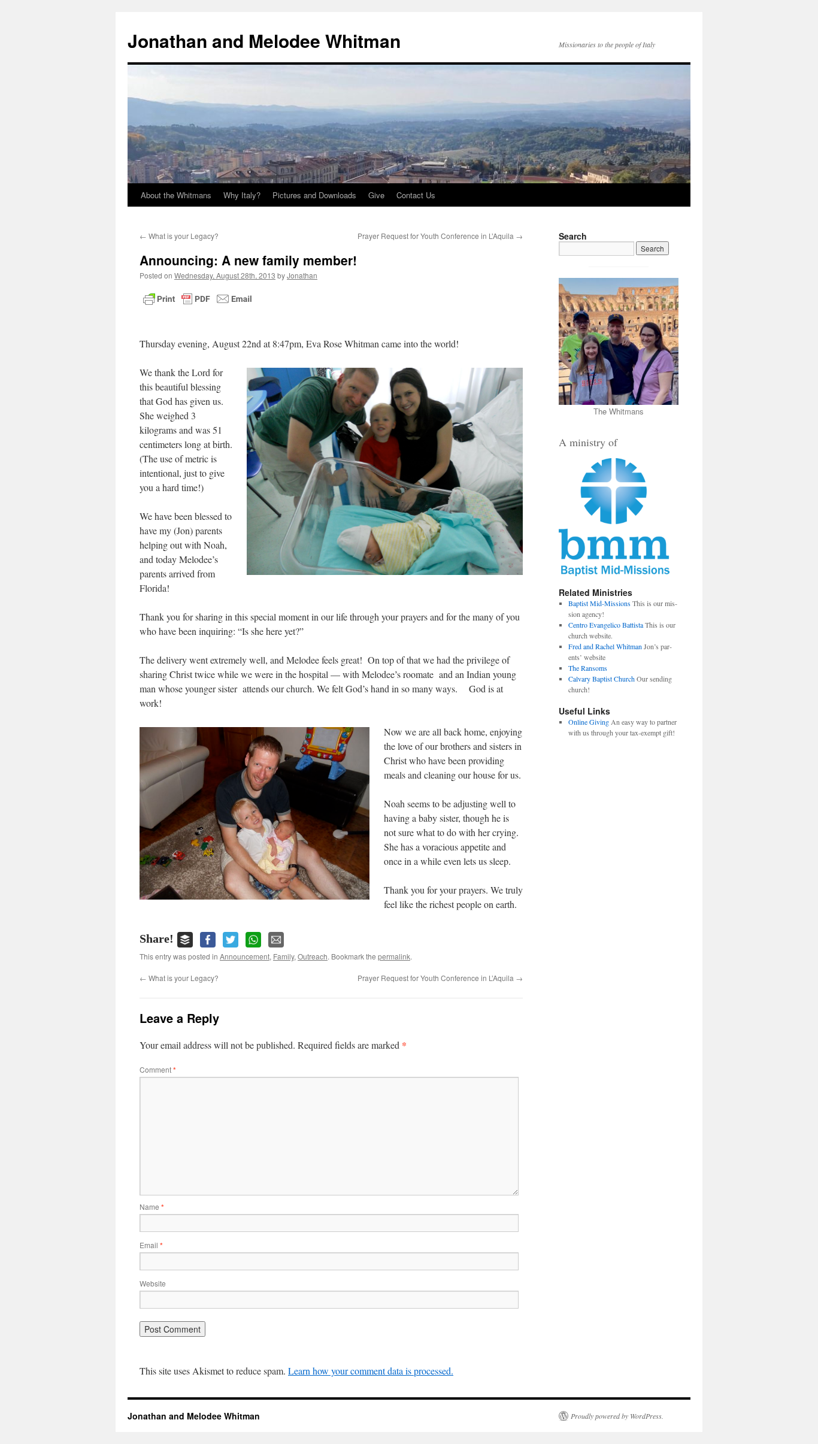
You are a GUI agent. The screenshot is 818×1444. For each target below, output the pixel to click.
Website (153, 1283)
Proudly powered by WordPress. (617, 1416)
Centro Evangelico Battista (605, 624)
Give (376, 195)
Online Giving (588, 721)
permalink (394, 956)
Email (151, 1245)
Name (152, 1206)
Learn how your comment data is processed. (370, 1370)
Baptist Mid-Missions (599, 603)
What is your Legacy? (179, 236)
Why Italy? (241, 195)
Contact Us (415, 195)
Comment (158, 1069)
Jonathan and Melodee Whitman (264, 40)
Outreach (313, 956)
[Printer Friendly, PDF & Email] (198, 299)
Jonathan (302, 275)
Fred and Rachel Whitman (605, 646)
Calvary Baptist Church (601, 678)
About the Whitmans (176, 195)
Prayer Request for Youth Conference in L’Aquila (440, 236)
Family (283, 956)
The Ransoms (587, 668)
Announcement (244, 956)
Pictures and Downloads (314, 195)
